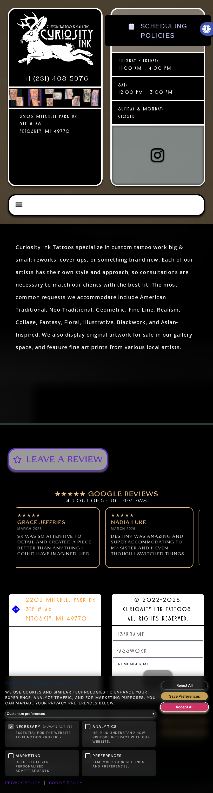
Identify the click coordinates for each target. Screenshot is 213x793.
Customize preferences (80, 713)
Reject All (184, 685)
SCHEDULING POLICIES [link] (163, 31)
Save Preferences (184, 696)
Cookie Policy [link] (66, 783)
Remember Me (132, 664)
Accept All (185, 707)
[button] (19, 205)
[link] (55, 40)
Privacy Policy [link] (22, 783)
